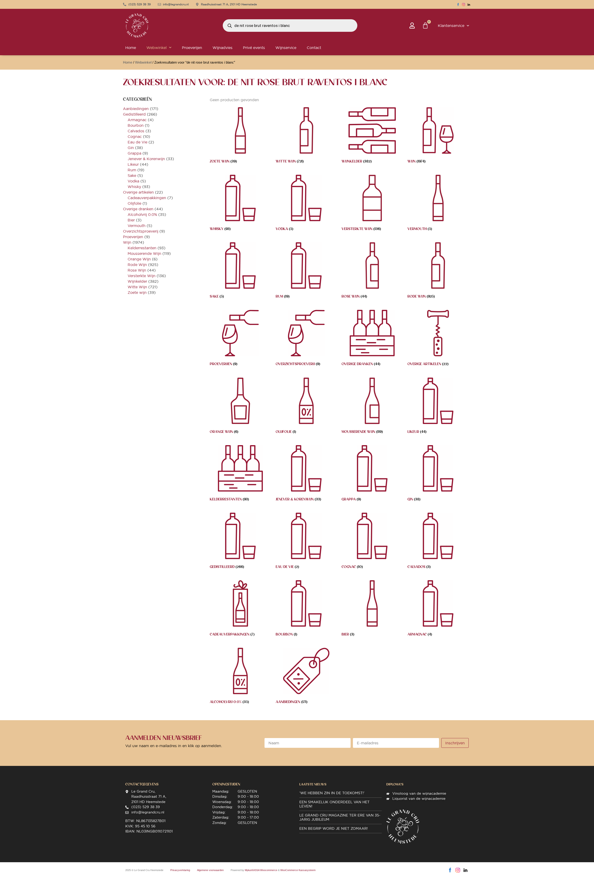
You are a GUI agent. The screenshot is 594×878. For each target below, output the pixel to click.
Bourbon (136, 125)
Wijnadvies (222, 47)
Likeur (133, 164)
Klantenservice (451, 25)
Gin (131, 147)
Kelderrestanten (142, 248)
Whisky (134, 186)
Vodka (133, 181)
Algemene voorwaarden (210, 870)
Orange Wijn (139, 259)
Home (130, 47)
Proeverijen (192, 47)
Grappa (134, 153)
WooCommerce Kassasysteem (298, 870)
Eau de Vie (137, 142)
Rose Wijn (137, 270)
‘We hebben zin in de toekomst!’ (332, 793)
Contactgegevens (141, 784)
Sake (132, 175)
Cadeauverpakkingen (147, 197)
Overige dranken (138, 209)
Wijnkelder (137, 281)
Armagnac (137, 119)
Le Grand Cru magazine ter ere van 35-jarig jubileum (339, 817)
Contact (314, 47)
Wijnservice (285, 47)
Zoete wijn (137, 292)
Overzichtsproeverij (140, 231)
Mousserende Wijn (144, 253)
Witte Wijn (137, 287)
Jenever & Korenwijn (146, 158)
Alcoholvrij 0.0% (142, 214)
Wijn (127, 242)
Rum (132, 170)
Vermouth (136, 225)
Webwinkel (156, 47)
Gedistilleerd (134, 114)
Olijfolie (134, 203)
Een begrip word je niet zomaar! (333, 828)
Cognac (135, 136)
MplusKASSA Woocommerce (261, 870)
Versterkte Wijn (141, 275)
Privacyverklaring (180, 870)
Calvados (136, 131)
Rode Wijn (137, 264)
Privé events (254, 47)
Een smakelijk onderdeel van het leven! (334, 804)
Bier (131, 220)
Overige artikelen (138, 192)
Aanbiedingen (136, 108)
